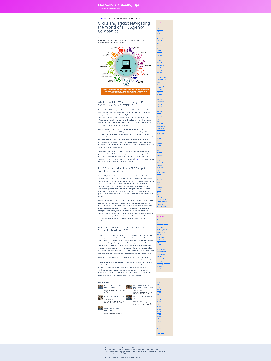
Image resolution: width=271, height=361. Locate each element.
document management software (163, 263)
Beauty (158, 43)
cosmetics (159, 259)
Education (159, 50)
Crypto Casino (160, 203)
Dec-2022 (159, 311)
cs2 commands (160, 230)
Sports (158, 53)
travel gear (159, 153)
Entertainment (160, 30)
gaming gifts (159, 158)
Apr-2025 (159, 328)
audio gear (159, 74)
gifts (158, 84)
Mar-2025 (159, 330)
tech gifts (159, 145)
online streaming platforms (162, 224)
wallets (158, 186)
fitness (158, 82)
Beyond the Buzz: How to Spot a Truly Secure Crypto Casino (114, 297)
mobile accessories (161, 126)
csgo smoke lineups (161, 247)
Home (101, 18)
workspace (159, 148)
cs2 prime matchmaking (161, 241)
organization (159, 180)
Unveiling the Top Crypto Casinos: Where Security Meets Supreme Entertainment (113, 308)
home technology (160, 86)
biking (158, 131)
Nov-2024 (159, 289)
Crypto (158, 196)
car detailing (159, 246)
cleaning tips (159, 106)
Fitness (158, 36)
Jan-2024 (158, 296)
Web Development (160, 40)
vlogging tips (159, 152)
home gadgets (160, 162)
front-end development (161, 249)
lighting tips (159, 138)
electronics (159, 189)
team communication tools (162, 229)
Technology (159, 25)
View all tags (159, 269)
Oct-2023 (159, 309)
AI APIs (158, 75)
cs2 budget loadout (161, 268)
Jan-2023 (158, 286)
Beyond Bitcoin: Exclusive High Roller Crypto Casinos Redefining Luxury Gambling (143, 297)
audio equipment (160, 101)
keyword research (160, 225)
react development (160, 237)
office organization (160, 133)
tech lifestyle (159, 182)
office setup (159, 164)
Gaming (106, 18)
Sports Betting (160, 197)
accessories (159, 103)
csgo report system (161, 254)
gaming (158, 121)
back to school (160, 123)
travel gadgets (160, 155)
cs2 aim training (160, 227)
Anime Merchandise (161, 64)
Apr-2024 (159, 313)
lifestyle (158, 96)
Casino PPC (140, 159)
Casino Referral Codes (161, 77)
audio (158, 170)
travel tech (159, 184)
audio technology (160, 128)
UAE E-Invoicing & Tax (161, 206)
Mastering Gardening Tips (118, 5)
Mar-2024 (159, 316)
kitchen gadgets (160, 165)
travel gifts (159, 157)
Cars (158, 42)
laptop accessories (160, 125)
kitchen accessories (161, 169)
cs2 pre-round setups (161, 264)
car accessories (160, 114)
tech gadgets (159, 70)
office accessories (160, 167)
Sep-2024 (159, 321)
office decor (159, 143)
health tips (159, 147)
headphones (159, 179)
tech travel (159, 113)
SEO (158, 31)
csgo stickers (159, 256)
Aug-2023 (159, 294)
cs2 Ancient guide (160, 239)
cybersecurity (159, 219)
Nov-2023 (159, 304)
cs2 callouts (159, 236)
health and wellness (161, 130)
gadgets (158, 92)
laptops (158, 160)
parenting (159, 87)
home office (159, 62)
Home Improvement (161, 38)
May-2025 (159, 331)
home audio (159, 99)
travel (158, 140)
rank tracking (159, 242)
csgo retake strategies (161, 251)
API (157, 177)
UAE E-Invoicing (160, 69)
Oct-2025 (159, 319)
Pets (158, 48)
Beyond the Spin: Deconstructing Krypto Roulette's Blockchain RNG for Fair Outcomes (143, 287)
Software (159, 35)
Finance (158, 28)
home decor (159, 104)
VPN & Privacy (160, 91)
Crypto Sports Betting (161, 192)
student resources (160, 135)
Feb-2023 (159, 292)
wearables (159, 150)
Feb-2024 (159, 291)
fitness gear (159, 116)
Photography (159, 55)
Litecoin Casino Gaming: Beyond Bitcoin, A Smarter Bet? (112, 286)
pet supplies (159, 94)
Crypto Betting (160, 204)
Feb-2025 (159, 326)
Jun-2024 (158, 323)
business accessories (161, 172)
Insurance (159, 45)
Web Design (159, 52)
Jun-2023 (158, 303)
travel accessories (160, 108)
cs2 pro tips (159, 244)
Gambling (159, 57)
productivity (159, 111)
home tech (159, 194)
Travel (158, 26)
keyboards (159, 191)
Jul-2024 (158, 297)
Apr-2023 (159, 306)
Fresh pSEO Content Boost (162, 201)
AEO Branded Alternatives (162, 199)
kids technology (160, 142)
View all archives (160, 333)
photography (159, 72)
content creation (160, 175)
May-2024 (159, 284)
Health (158, 47)
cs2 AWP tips (159, 261)
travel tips (159, 174)
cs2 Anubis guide (160, 266)
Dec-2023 (159, 299)
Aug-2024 (159, 318)
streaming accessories (161, 79)
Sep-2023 (159, 314)
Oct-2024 (159, 301)
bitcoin (158, 253)
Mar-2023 (159, 308)
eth (157, 222)
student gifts (159, 136)
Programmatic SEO (161, 58)
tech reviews (159, 89)
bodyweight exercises (161, 232)
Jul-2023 (158, 287)
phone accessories (160, 80)
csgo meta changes (161, 258)
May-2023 (159, 282)
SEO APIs (159, 60)
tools (158, 118)
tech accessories (160, 65)
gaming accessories (161, 97)
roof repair (159, 234)
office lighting (159, 187)
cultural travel (159, 220)
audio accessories (160, 119)
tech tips (158, 109)
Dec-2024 (159, 325)
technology (159, 67)
